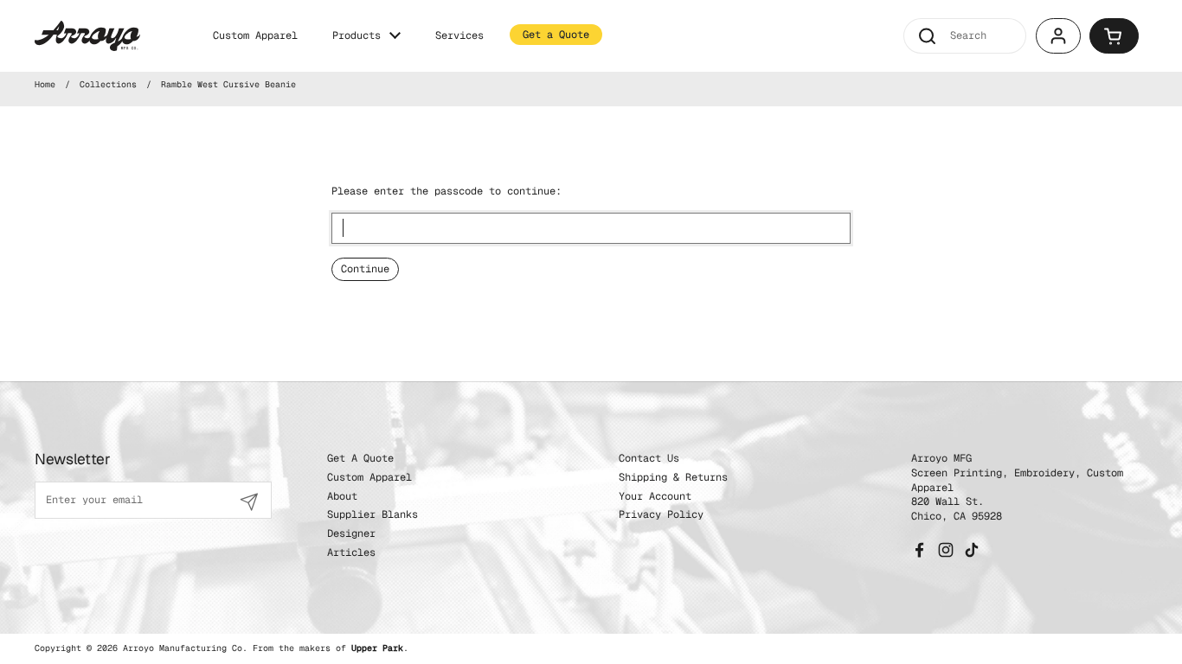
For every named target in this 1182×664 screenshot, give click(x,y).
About (342, 496)
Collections (108, 84)
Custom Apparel (369, 477)
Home (45, 84)
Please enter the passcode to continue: (446, 191)
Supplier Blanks (372, 514)
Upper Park (377, 648)
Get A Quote (360, 458)
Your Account (655, 496)
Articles (351, 552)
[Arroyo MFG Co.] (87, 36)
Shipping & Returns (673, 477)
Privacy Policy (661, 514)
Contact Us (649, 458)
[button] (1114, 36)
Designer (351, 533)
